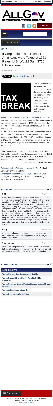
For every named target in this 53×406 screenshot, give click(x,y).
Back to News (8, 49)
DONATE (44, 26)
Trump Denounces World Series (15, 294)
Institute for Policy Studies (26, 117)
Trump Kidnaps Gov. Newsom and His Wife (20, 274)
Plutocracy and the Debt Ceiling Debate (16, 168)
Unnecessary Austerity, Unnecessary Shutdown (19, 174)
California (47, 1)
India (22, 1)
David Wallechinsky (31, 400)
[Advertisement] (19, 317)
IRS (2, 126)
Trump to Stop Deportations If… (15, 290)
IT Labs (32, 402)
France (16, 1)
